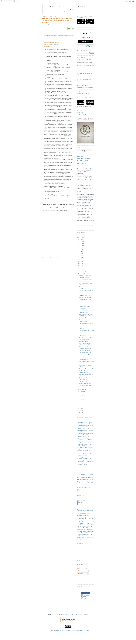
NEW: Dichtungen (80, 156)
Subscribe (85, 41)
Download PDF (51, 44)
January (81, 406)
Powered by (81, 46)
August (81, 391)
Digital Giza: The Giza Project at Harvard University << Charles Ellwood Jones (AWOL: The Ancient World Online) (85, 518)
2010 (79, 410)
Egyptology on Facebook (84, 277)
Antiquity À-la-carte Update (85, 275)
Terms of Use (56, 44)
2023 (79, 245)
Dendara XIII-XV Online (84, 303)
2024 (79, 243)
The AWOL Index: (80, 59)
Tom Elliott (79, 504)
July (81, 393)
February (82, 404)
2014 (79, 263)
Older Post (72, 255)
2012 (79, 268)
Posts (80, 571)
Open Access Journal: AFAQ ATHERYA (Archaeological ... (86, 386)
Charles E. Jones (89, 168)
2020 (79, 251)
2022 (79, 247)
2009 (79, 412)
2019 (79, 253)
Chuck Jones (51, 210)
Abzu (89, 208)
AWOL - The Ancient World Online (68, 8)
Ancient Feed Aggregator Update (86, 368)
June (81, 395)
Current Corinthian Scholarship (86, 317)
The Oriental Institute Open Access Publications (58, 207)
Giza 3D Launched (83, 381)
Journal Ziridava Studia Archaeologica (85, 477)
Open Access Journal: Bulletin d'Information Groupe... (85, 353)
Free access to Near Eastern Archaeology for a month (85, 347)
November (82, 271)
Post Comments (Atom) (53, 258)
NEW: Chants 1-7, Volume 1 (83, 160)
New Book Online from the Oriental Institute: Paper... (85, 371)
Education (83, 598)
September (82, 389)
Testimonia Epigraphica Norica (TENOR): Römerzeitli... (85, 314)
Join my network (85, 602)
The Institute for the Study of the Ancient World (71, 614)
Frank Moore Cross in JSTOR (85, 308)
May (81, 397)
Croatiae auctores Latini (84, 341)
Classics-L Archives (83, 356)
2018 (79, 255)
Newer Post (44, 255)
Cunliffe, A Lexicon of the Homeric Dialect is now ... (85, 294)
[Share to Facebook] (65, 210)
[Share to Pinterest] (66, 210)
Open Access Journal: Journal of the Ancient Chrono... (86, 283)
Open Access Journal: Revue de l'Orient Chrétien (86, 320)
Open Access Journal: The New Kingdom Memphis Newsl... (85, 280)
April (81, 399)
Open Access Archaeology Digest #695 (85, 482)
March (81, 401)
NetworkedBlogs (84, 592)
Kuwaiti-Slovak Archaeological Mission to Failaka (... (86, 358)
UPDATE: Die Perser (81, 162)
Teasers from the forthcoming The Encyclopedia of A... (86, 378)
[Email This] (60, 210)
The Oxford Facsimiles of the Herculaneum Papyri (85, 338)
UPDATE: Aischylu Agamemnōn (84, 158)
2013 (79, 266)
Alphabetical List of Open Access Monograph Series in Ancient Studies (85, 86)
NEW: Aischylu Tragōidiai (82, 163)
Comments (81, 573)
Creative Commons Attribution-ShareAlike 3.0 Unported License (68, 630)
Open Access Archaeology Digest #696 (85, 481)
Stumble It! (79, 579)
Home (58, 255)
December (82, 269)
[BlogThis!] (62, 210)
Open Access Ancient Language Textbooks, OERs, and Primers (83, 92)
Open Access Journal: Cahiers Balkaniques (85, 334)
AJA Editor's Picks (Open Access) (86, 297)
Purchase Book (46, 44)
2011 (79, 408)
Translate (87, 152)
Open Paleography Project (84, 350)
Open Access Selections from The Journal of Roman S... (86, 324)
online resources (64, 613)
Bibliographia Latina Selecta (85, 383)
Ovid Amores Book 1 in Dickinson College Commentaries (86, 331)
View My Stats (80, 564)
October (81, 273)
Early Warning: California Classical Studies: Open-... (85, 343)
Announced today (46, 24)
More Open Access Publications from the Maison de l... (86, 375)
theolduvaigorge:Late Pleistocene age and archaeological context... (85, 474)
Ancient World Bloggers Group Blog (85, 178)
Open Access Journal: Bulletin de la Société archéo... (86, 311)
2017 (79, 257)
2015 (79, 261)
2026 (79, 239)
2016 (79, 259)
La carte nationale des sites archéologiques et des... (85, 305)
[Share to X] (63, 210)
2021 (79, 249)
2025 (79, 241)
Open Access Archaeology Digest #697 (85, 479)
